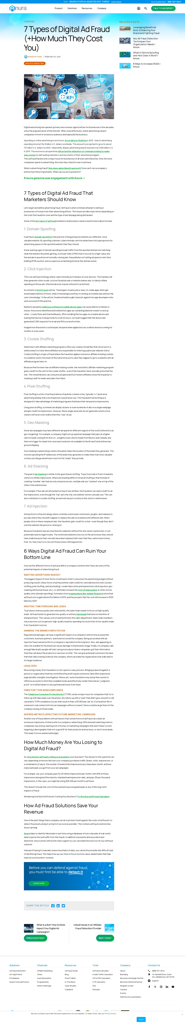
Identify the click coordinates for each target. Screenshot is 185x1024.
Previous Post (36, 938)
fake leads (81, 614)
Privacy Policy (110, 1013)
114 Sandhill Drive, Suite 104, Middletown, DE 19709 (163, 975)
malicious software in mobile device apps (62, 307)
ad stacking (40, 474)
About (122, 971)
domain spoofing (42, 237)
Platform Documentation (130, 997)
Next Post (105, 938)
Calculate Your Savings (114, 2)
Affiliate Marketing (34, 63)
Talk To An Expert (163, 8)
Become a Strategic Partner (131, 978)
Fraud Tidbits (70, 978)
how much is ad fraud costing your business (48, 757)
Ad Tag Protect (15, 974)
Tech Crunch (42, 290)
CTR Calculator (98, 982)
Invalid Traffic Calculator (102, 974)
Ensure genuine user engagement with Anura (53, 178)
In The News (70, 982)
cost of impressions (87, 590)
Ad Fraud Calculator (100, 971)
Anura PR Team (35, 56)
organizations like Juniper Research (85, 593)
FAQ (94, 986)
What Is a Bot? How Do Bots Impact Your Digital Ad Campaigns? (51, 928)
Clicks (39, 974)
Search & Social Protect (19, 982)
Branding (124, 974)
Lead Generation (44, 978)
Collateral (69, 989)
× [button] (182, 1014)
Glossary (96, 989)
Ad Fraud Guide (71, 971)
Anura (27, 833)
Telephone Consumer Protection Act (46, 694)
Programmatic (43, 982)
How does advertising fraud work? (65, 168)
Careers (123, 989)
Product (59, 8)
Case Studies (70, 986)
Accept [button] (141, 1019)
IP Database (14, 978)
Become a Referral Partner (131, 982)
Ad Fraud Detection (17, 971)
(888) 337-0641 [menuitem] (158, 971)
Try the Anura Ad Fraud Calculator (93, 796)
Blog (67, 974)
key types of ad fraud (46, 221)
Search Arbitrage (44, 986)
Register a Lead (126, 986)
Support (155, 980)
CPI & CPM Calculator (101, 978)
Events (123, 993)
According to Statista (75, 140)
